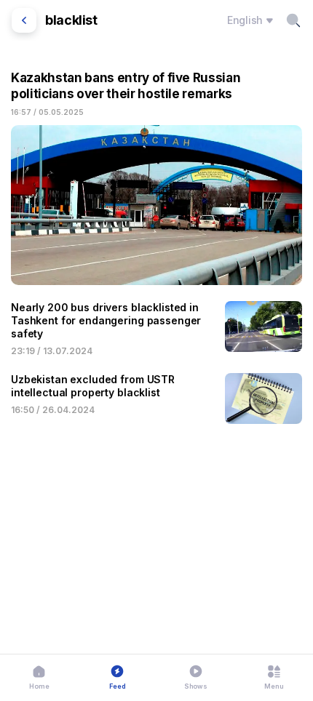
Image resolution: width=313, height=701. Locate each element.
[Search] (293, 20)
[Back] (24, 20)
